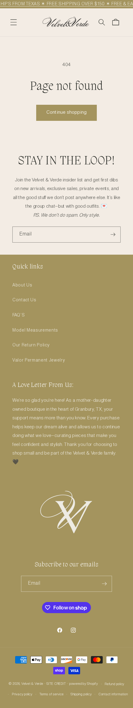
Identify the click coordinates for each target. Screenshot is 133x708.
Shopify (92, 684)
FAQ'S (18, 315)
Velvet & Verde (32, 684)
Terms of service (51, 694)
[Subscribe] (112, 235)
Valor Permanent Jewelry (38, 360)
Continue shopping (66, 112)
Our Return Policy (30, 345)
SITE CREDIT (56, 684)
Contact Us (24, 300)
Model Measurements (35, 330)
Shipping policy (81, 694)
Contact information (113, 694)
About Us (22, 285)
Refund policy (114, 684)
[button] (13, 22)
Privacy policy (22, 694)
